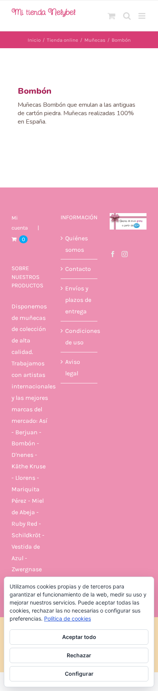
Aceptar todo (79, 637)
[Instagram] (125, 254)
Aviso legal (72, 367)
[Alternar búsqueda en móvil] (127, 16)
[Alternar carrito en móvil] (111, 16)
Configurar (79, 673)
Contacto (78, 268)
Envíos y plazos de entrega (78, 300)
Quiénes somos (76, 244)
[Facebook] (113, 254)
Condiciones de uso (79, 336)
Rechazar (79, 655)
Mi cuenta (20, 223)
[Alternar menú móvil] (142, 16)
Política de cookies (67, 618)
